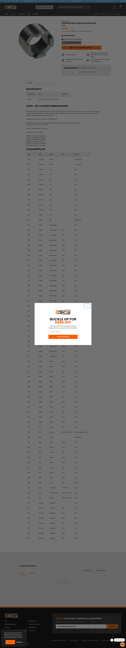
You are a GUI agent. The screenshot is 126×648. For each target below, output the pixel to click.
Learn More (19, 637)
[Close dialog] (87, 306)
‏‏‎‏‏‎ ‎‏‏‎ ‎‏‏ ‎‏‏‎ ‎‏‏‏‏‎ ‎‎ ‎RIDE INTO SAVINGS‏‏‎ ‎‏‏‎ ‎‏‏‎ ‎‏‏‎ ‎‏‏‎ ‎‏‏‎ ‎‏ (63, 337)
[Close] (25, 630)
